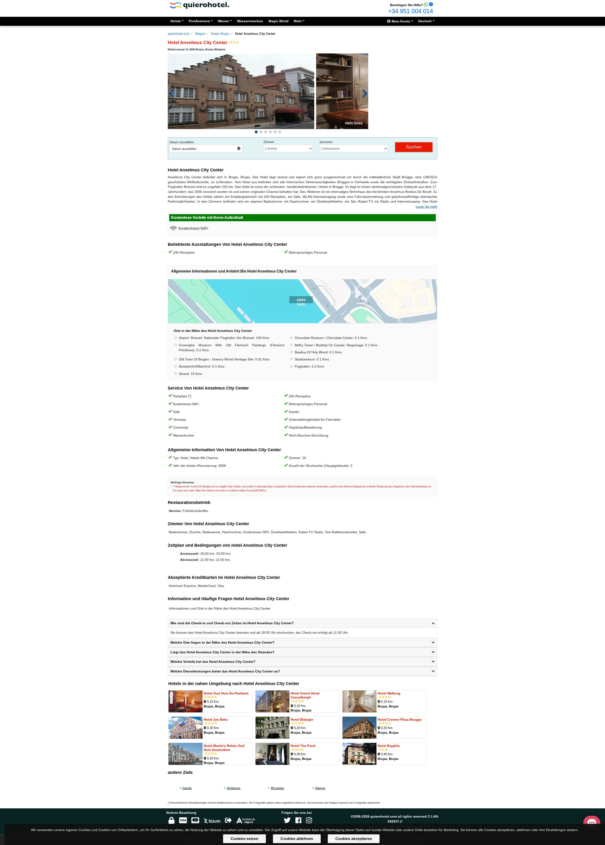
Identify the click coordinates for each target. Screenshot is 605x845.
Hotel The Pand (303, 746)
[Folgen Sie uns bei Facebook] (298, 820)
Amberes (233, 788)
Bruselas (277, 788)
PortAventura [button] (199, 21)
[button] (256, 131)
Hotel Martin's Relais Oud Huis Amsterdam (224, 748)
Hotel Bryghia (389, 746)
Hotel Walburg (389, 693)
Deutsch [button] (425, 21)
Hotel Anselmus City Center (255, 33)
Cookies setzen (244, 839)
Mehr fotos (354, 123)
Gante (187, 788)
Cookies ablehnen (297, 839)
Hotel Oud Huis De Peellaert (226, 693)
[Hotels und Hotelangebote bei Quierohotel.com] (199, 5)
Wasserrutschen (250, 21)
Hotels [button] (175, 21)
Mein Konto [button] (400, 21)
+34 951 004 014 (410, 11)
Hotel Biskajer (302, 719)
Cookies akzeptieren (353, 839)
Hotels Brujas (220, 33)
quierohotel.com (179, 33)
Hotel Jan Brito (216, 719)
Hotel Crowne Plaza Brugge (400, 719)
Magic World (278, 21)
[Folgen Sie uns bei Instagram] (309, 820)
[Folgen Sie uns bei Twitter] (287, 820)
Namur (320, 788)
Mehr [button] (298, 21)
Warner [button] (223, 21)
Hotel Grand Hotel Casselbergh (305, 695)
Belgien (200, 33)
